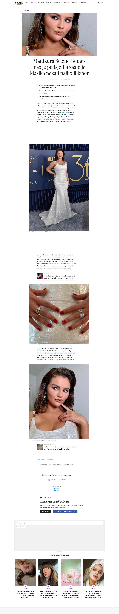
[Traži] (95, 2)
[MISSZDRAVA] (75, 3)
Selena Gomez (65, 112)
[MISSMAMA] (66, 3)
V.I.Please (68, 353)
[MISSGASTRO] (83, 3)
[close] (112, 608)
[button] (102, 2)
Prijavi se (45, 511)
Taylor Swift (52, 263)
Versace (70, 117)
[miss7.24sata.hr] (19, 3)
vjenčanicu (68, 121)
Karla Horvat (55, 79)
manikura (61, 268)
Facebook (62, 479)
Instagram (53, 479)
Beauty (27, 10)
